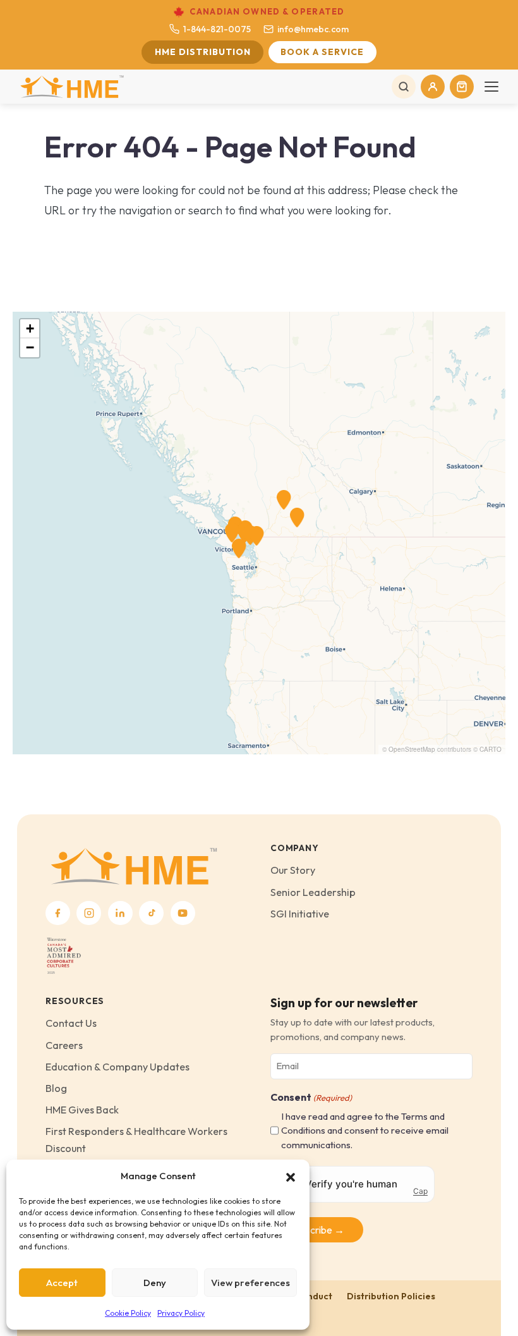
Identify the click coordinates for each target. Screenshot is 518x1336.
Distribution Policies (391, 1296)
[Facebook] (57, 913)
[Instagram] (88, 913)
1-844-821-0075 (217, 29)
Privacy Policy (181, 1313)
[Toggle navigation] (491, 86)
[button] (290, 1176)
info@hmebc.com (313, 29)
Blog (56, 1088)
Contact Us (71, 1023)
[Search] (404, 87)
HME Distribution (203, 52)
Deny (154, 1283)
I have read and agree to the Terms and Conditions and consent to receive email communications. (365, 1130)
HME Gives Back (82, 1109)
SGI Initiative (299, 913)
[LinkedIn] (120, 913)
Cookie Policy (128, 1313)
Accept (62, 1283)
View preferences (250, 1283)
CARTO (490, 749)
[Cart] (462, 87)
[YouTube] (183, 913)
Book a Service (322, 52)
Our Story (292, 870)
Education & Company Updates (117, 1066)
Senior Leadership (313, 892)
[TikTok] (151, 913)
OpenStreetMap (411, 749)
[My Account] (433, 87)
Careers (64, 1045)
